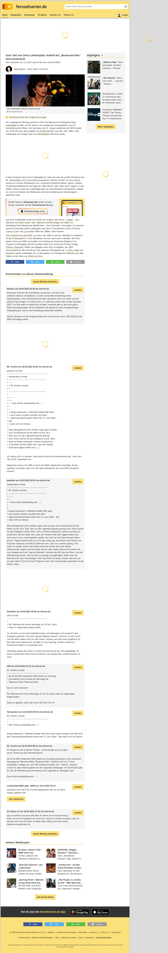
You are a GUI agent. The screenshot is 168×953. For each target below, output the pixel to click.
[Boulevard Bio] (72, 207)
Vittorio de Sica (35, 256)
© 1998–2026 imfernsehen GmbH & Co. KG (27, 932)
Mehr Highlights (106, 127)
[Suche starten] (125, 6)
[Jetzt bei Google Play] (80, 912)
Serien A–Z (55, 15)
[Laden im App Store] (100, 912)
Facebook (89, 937)
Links (81, 937)
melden (77, 290)
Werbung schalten (69, 937)
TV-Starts (42, 15)
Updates (50, 932)
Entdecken (16, 15)
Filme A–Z (69, 15)
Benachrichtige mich (34, 211)
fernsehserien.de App (52, 911)
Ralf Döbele (19, 69)
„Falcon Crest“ (12, 231)
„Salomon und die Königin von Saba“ (53, 222)
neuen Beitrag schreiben (45, 281)
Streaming (29, 15)
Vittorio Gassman (14, 247)
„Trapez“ (70, 220)
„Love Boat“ (29, 231)
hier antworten (16, 799)
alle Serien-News (45, 897)
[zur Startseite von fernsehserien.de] (7, 6)
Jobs (57, 937)
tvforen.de (44, 289)
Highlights (93, 55)
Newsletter (82, 932)
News (5, 15)
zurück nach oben (103, 937)
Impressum (116, 932)
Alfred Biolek (43, 134)
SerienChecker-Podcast (66, 932)
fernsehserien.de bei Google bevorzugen (28, 117)
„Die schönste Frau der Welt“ (19, 235)
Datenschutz (24, 937)
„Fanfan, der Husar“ (55, 220)
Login (125, 15)
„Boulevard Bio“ (47, 131)
